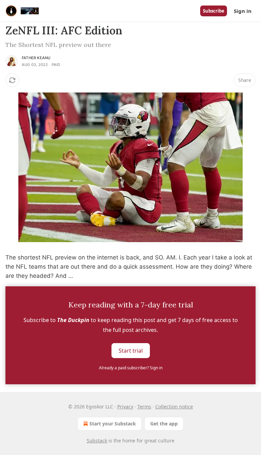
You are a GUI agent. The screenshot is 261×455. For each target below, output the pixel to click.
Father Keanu (36, 57)
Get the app (164, 423)
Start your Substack (112, 423)
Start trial (131, 350)
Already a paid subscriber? (130, 368)
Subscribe (213, 11)
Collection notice (174, 406)
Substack (97, 440)
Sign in (242, 10)
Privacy (125, 406)
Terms (144, 406)
